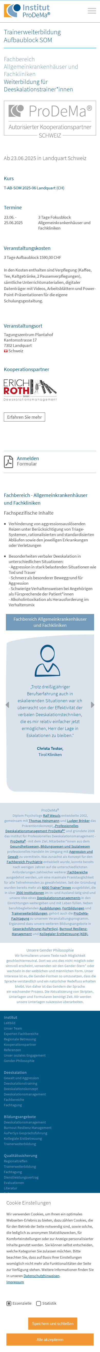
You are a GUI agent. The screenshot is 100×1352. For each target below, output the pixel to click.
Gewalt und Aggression (21, 1078)
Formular (24, 460)
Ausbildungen (50, 908)
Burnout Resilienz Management (28, 1127)
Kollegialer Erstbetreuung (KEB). (63, 934)
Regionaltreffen (15, 1161)
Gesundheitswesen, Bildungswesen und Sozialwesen (50, 846)
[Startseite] (27, 11)
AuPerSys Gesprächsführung (25, 1133)
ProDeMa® (18, 841)
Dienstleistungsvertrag (21, 1177)
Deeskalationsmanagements (59, 898)
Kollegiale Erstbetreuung (23, 1138)
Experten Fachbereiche (21, 1033)
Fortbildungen (73, 908)
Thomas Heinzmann (44, 820)
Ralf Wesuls (52, 815)
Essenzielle (22, 1303)
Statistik (49, 1303)
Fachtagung (13, 1105)
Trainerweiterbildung (20, 1144)
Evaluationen (14, 1182)
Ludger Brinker (78, 820)
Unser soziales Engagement (25, 1055)
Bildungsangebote (20, 1116)
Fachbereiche (77, 872)
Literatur (10, 1188)
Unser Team (13, 1028)
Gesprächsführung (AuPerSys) (35, 928)
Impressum (15, 1281)
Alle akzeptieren (50, 1339)
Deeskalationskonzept (21, 1088)
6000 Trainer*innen (56, 887)
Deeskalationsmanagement (25, 1094)
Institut (10, 1017)
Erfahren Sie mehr (24, 417)
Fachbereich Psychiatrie (25, 861)
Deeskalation (15, 1072)
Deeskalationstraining (20, 1083)
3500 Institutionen (30, 892)
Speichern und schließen (52, 1323)
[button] (7, 705)
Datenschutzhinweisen (41, 1275)
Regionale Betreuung (20, 1039)
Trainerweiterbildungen (29, 913)
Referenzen (12, 1050)
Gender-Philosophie (19, 1060)
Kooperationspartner (20, 1044)
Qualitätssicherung (20, 1155)
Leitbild (9, 1023)
